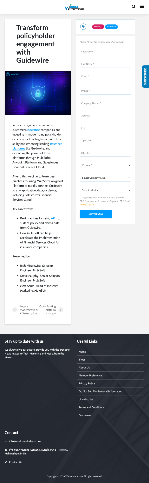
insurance (33, 130)
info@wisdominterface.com (25, 441)
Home (82, 351)
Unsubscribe (86, 399)
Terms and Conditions (91, 407)
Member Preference (90, 375)
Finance (98, 26)
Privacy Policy (87, 383)
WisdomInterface (74, 476)
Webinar (111, 26)
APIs (54, 218)
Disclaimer (85, 415)
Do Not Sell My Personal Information (100, 391)
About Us (84, 367)
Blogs (82, 359)
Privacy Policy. (87, 204)
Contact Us (15, 462)
